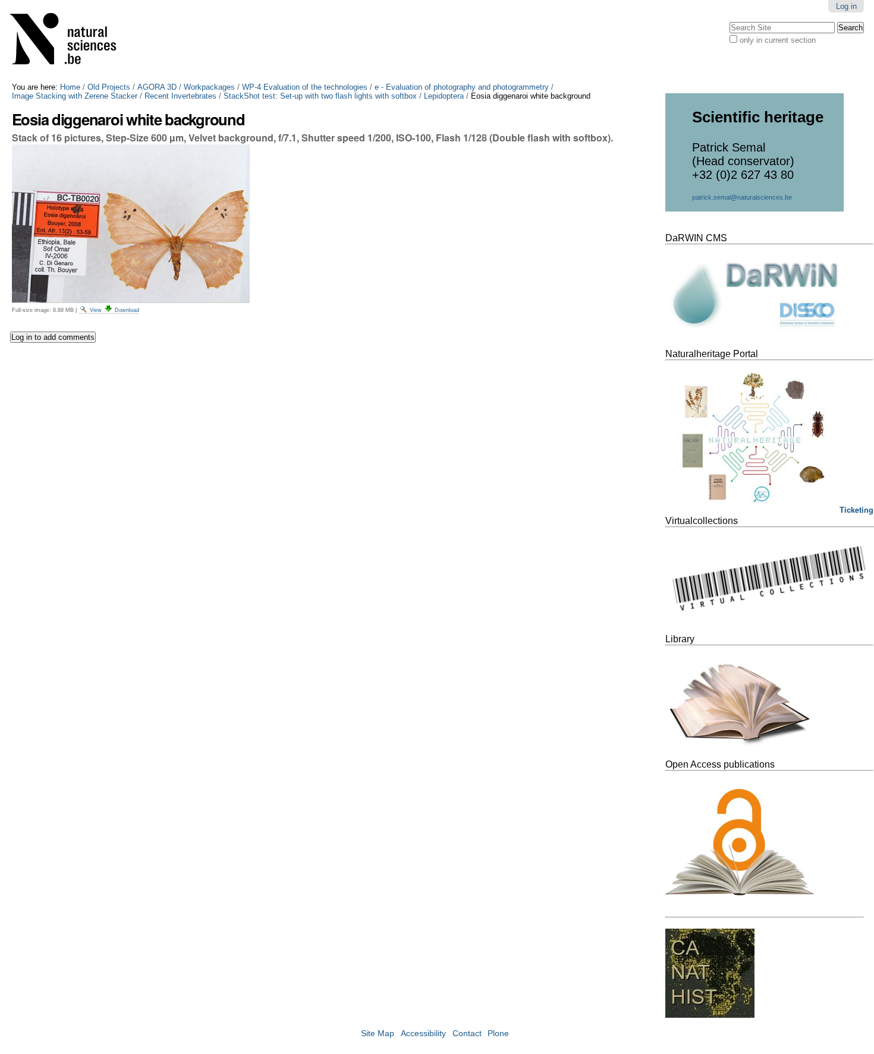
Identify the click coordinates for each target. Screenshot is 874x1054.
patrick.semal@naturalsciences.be (742, 197)
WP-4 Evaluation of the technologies (304, 87)
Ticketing (856, 509)
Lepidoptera (444, 95)
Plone (498, 1033)
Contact (467, 1033)
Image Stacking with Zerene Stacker (74, 95)
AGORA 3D (157, 87)
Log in (846, 6)
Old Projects (108, 87)
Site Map (377, 1033)
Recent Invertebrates (180, 95)
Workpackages (209, 87)
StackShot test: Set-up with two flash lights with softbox (320, 95)
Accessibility (423, 1033)
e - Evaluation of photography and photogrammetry (462, 87)
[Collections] (70, 41)
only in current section (778, 40)
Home (70, 87)
